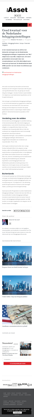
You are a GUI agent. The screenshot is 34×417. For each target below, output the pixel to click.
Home (4, 393)
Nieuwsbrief (20, 17)
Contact (6, 17)
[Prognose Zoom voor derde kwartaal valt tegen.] (17, 255)
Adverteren (6, 403)
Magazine (13, 17)
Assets (8, 393)
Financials (27, 43)
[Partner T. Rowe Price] (9, 384)
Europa (22, 43)
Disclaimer (19, 404)
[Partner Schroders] (4, 385)
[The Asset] (17, 9)
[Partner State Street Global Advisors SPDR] (19, 385)
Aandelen (4, 43)
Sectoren (18, 393)
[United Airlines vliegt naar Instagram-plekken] (17, 285)
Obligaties (5, 45)
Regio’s (13, 393)
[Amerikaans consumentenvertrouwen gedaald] (17, 314)
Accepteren (17, 412)
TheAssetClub (20, 403)
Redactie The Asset (16, 39)
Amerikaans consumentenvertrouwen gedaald (14, 326)
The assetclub (18, 19)
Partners (28, 17)
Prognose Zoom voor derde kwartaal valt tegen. (15, 267)
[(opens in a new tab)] (14, 384)
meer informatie (22, 411)
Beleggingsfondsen (13, 43)
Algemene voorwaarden (9, 404)
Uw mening (9, 19)
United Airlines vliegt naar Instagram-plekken (14, 296)
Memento (17, 415)
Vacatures (26, 19)
